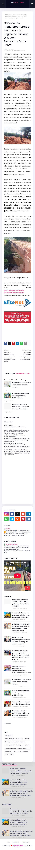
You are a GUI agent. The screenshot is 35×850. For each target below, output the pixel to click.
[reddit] (17, 519)
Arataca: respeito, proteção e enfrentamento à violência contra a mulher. (21, 669)
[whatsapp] (6, 519)
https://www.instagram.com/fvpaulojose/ (14, 290)
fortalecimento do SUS (19, 742)
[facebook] (12, 514)
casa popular (8, 735)
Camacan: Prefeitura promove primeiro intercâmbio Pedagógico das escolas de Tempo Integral (21, 655)
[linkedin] (28, 514)
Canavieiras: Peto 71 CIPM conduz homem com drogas (21, 385)
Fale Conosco (25, 842)
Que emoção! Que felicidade (20, 751)
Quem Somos (16, 842)
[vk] (28, 519)
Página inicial (9, 14)
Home (8, 842)
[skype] (12, 519)
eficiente (27, 738)
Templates (17, 847)
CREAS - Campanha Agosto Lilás (13, 738)
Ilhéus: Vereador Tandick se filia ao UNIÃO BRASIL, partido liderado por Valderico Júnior (21, 627)
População (8, 751)
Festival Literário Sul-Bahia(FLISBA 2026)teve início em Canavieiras (20, 406)
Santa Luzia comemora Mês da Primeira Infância (21, 703)
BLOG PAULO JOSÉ (9, 49)
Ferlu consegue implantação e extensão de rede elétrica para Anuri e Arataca (21, 640)
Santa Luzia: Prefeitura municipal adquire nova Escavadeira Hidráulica (20, 615)
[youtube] (23, 514)
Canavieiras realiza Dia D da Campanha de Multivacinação (21, 396)
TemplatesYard (18, 845)
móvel (27, 745)
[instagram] (6, 514)
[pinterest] (23, 519)
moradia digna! (18, 745)
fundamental (8, 745)
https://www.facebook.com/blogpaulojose (14, 292)
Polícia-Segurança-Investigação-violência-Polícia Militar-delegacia (16, 749)
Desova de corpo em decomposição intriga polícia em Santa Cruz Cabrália (20, 603)
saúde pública (8, 754)
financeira (7, 742)
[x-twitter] (17, 514)
